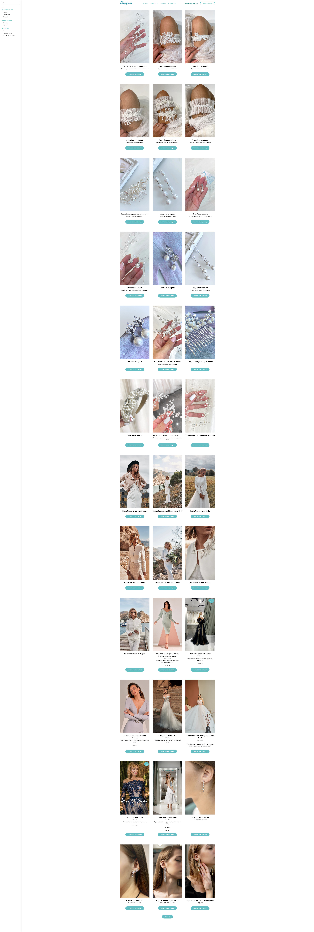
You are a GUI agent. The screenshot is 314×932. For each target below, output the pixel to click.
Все (3, 7)
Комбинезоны (6, 14)
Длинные (5, 12)
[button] (207, 3)
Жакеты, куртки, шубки (9, 35)
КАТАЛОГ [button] (153, 3)
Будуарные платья (7, 33)
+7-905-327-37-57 (191, 3)
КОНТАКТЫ (172, 3)
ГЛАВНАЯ (145, 3)
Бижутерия (6, 31)
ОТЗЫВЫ (163, 3)
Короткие (5, 16)
